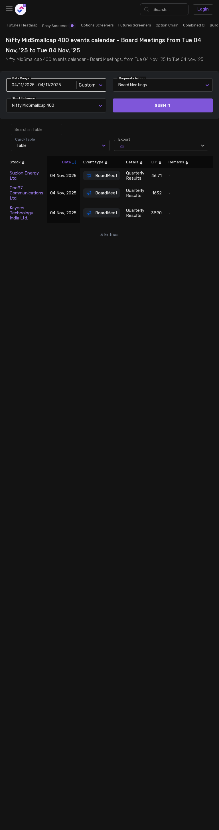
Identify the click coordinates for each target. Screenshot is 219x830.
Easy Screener (55, 26)
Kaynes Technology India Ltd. (21, 213)
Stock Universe (23, 98)
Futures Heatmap (22, 25)
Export (124, 139)
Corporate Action (132, 78)
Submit (163, 105)
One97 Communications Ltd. (26, 193)
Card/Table (25, 139)
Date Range (21, 78)
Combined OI (194, 25)
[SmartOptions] (20, 9)
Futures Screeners (134, 25)
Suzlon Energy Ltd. (24, 175)
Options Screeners (97, 25)
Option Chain (167, 25)
